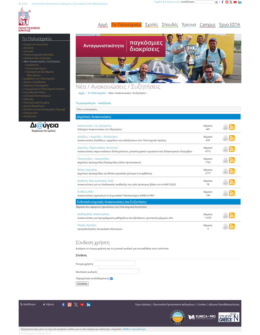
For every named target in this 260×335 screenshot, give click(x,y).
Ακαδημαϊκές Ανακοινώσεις (93, 214)
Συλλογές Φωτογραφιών (37, 95)
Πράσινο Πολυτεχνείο (36, 85)
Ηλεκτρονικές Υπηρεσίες (37, 58)
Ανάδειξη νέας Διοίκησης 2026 (95, 181)
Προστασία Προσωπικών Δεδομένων (52, 3)
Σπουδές (170, 24)
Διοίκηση (29, 47)
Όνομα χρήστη (84, 264)
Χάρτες (50, 304)
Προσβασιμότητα (97, 3)
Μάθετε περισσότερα (134, 329)
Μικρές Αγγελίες (87, 225)
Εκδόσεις (29, 99)
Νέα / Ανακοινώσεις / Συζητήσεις (42, 61)
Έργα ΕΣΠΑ (229, 24)
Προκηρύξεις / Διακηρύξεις (93, 158)
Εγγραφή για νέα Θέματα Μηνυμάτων (40, 73)
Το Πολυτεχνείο (126, 24)
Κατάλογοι (29, 304)
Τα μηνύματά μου (36, 68)
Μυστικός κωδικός (87, 272)
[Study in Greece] (229, 316)
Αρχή (103, 24)
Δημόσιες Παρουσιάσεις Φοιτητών (97, 147)
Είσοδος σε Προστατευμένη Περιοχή (44, 109)
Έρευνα (189, 24)
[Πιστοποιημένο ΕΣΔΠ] (177, 316)
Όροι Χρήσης (143, 304)
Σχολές (151, 24)
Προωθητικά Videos (35, 92)
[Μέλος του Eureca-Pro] (202, 316)
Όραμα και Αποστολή (36, 44)
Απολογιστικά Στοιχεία (36, 102)
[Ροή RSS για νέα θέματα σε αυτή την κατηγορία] (232, 129)
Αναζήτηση (32, 65)
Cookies (80, 3)
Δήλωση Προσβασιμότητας (224, 304)
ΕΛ (20, 3)
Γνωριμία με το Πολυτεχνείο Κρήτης (44, 88)
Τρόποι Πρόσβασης (35, 82)
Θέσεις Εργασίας (87, 169)
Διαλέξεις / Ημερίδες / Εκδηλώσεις (97, 136)
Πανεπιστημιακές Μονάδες (39, 54)
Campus (207, 24)
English (158, 1)
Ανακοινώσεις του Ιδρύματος (94, 125)
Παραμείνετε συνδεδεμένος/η (93, 278)
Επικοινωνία (172, 1)
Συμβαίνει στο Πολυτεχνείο (39, 78)
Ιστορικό (28, 51)
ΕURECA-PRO (85, 192)
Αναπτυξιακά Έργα (34, 106)
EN (25, 3)
